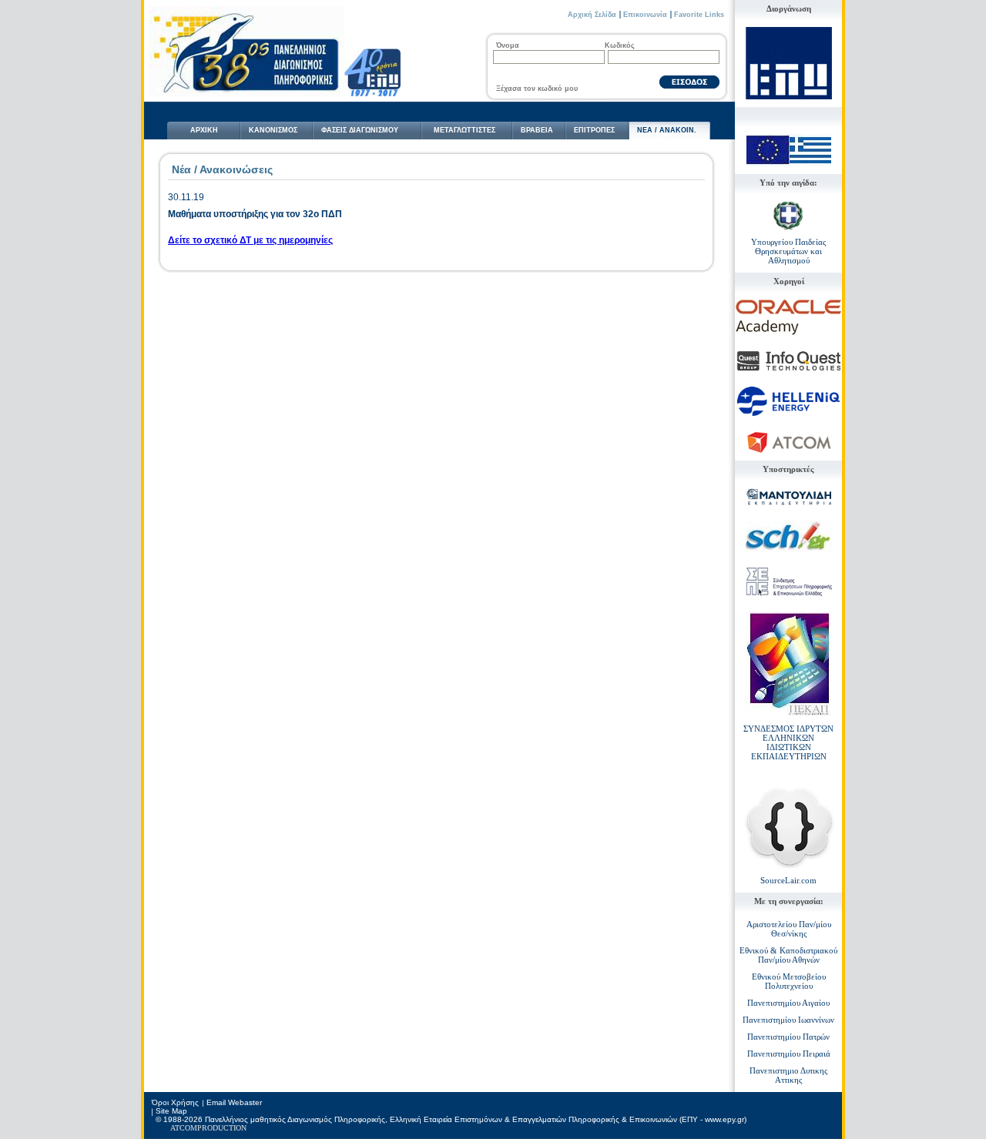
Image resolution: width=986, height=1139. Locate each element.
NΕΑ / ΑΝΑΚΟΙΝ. (666, 130)
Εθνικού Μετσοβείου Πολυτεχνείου (789, 981)
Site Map (171, 1111)
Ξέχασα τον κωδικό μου (537, 88)
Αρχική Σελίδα (592, 14)
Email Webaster (234, 1102)
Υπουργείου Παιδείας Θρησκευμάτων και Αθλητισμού (788, 251)
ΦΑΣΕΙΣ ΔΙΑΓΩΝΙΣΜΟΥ (359, 130)
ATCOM (183, 1128)
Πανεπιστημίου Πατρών (788, 1036)
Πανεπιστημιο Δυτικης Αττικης (788, 1075)
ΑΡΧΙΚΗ (204, 130)
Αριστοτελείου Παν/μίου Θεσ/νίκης (788, 929)
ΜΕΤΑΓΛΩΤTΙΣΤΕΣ (464, 130)
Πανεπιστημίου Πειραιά (788, 1053)
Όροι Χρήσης (175, 1102)
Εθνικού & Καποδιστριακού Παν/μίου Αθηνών (788, 955)
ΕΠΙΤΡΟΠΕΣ (594, 130)
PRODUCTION (221, 1128)
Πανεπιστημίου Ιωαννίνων (788, 1019)
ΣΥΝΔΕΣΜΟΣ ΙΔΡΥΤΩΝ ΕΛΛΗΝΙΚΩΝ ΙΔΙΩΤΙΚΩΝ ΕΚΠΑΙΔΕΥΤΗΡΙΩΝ (788, 742)
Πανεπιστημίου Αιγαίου (788, 1002)
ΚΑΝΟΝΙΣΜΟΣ (273, 130)
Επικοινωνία (645, 14)
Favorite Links (699, 14)
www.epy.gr (724, 1119)
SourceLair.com (788, 880)
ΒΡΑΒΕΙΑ (537, 130)
